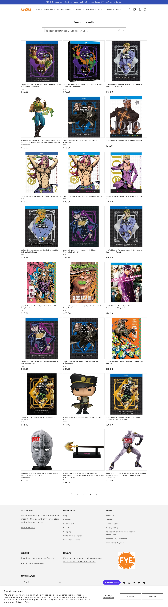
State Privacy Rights (72, 536)
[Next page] (96, 494)
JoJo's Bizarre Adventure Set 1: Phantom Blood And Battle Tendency (83, 85)
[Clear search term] (118, 30)
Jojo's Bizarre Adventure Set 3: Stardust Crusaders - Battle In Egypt (123, 418)
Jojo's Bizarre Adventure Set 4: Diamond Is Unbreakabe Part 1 (39, 363)
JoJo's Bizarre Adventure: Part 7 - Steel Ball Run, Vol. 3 (124, 363)
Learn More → (28, 527)
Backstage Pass (70, 524)
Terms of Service (113, 524)
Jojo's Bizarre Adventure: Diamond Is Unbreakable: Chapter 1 (121, 307)
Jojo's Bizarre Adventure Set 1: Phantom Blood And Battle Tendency (41, 85)
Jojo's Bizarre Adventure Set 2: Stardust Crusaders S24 (80, 363)
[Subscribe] (59, 582)
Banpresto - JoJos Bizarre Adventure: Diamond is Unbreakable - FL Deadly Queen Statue (126, 474)
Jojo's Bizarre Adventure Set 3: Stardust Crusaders (38, 418)
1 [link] (71, 494)
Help (65, 516)
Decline (152, 597)
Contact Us (68, 520)
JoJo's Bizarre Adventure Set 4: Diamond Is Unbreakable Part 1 (81, 251)
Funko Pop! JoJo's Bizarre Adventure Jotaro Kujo (82, 418)
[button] (39, 9)
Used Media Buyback (115, 543)
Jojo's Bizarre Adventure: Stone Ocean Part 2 (125, 140)
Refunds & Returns (71, 540)
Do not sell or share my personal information (120, 533)
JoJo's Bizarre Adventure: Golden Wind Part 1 (125, 196)
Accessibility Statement (116, 539)
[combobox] (84, 30)
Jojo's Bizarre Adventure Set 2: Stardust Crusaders (80, 141)
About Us (110, 516)
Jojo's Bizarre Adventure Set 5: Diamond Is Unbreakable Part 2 (124, 85)
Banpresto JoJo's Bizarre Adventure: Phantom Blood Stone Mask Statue (41, 474)
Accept (130, 597)
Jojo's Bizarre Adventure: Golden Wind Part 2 (82, 196)
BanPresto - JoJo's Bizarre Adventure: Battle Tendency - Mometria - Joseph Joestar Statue (40, 141)
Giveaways (67, 553)
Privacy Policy (23, 602)
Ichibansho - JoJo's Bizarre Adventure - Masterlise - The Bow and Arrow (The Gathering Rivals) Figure (83, 475)
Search (66, 528)
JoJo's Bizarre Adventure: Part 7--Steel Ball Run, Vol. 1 (82, 307)
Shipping (67, 532)
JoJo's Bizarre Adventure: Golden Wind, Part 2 (41, 196)
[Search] (123, 30)
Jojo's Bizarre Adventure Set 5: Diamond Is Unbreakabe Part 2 (124, 251)
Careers (109, 520)
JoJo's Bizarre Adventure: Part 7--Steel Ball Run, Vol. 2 (40, 307)
